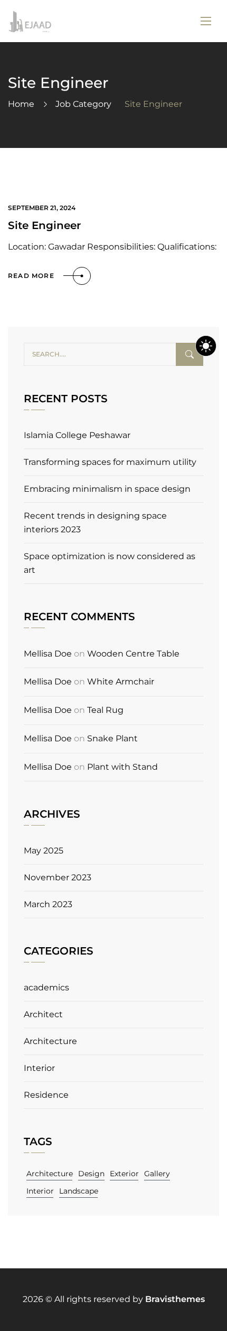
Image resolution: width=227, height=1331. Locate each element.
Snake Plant (112, 738)
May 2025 (43, 851)
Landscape (78, 1191)
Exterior (124, 1173)
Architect (43, 1014)
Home (21, 104)
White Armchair (120, 682)
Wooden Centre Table (133, 654)
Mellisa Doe (48, 654)
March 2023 (48, 904)
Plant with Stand (122, 767)
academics (46, 987)
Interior (39, 1068)
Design (91, 1173)
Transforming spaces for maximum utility (110, 462)
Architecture (50, 1041)
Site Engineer (44, 225)
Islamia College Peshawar (77, 435)
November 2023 (57, 877)
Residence (46, 1095)
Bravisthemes (175, 1299)
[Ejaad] (29, 21)
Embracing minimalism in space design (107, 489)
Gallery (157, 1173)
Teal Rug (105, 710)
